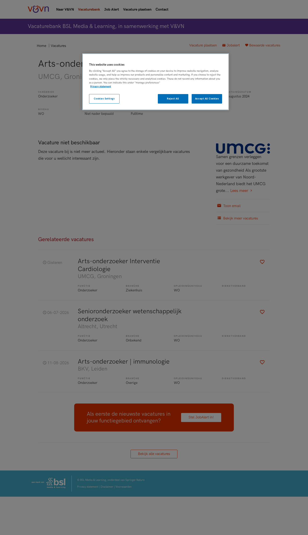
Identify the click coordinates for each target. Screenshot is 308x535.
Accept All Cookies (207, 98)
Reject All (173, 98)
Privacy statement (100, 86)
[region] (155, 81)
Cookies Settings (104, 98)
